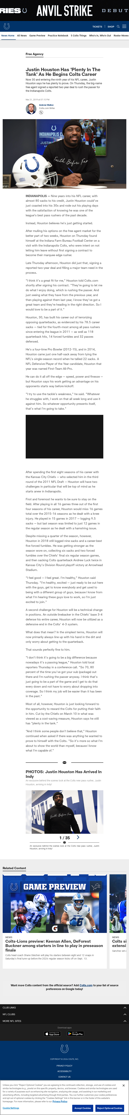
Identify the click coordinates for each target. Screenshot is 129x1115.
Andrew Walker (46, 105)
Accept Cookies (83, 1108)
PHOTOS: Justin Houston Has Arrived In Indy (64, 774)
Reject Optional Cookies (109, 1108)
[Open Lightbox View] (64, 822)
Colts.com (86, 985)
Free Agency (35, 54)
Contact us (64, 1077)
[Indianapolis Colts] (64, 1049)
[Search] (118, 26)
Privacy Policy (64, 1065)
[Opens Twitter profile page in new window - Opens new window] (41, 112)
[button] (64, 437)
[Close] (123, 1085)
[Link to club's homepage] (7, 25)
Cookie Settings (11, 1108)
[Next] (78, 837)
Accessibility (64, 1071)
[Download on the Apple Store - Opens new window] (52, 1034)
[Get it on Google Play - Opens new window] (75, 1035)
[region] (64, 1097)
